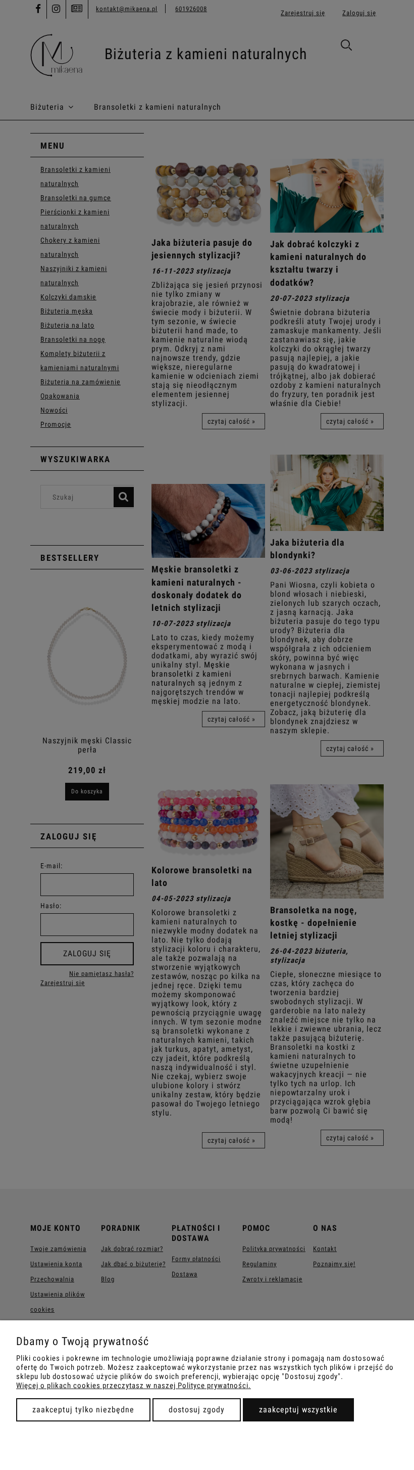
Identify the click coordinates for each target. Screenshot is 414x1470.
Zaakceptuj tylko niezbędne (83, 1409)
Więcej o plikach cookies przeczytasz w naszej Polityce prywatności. (133, 1385)
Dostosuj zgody (197, 1409)
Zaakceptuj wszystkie (298, 1409)
